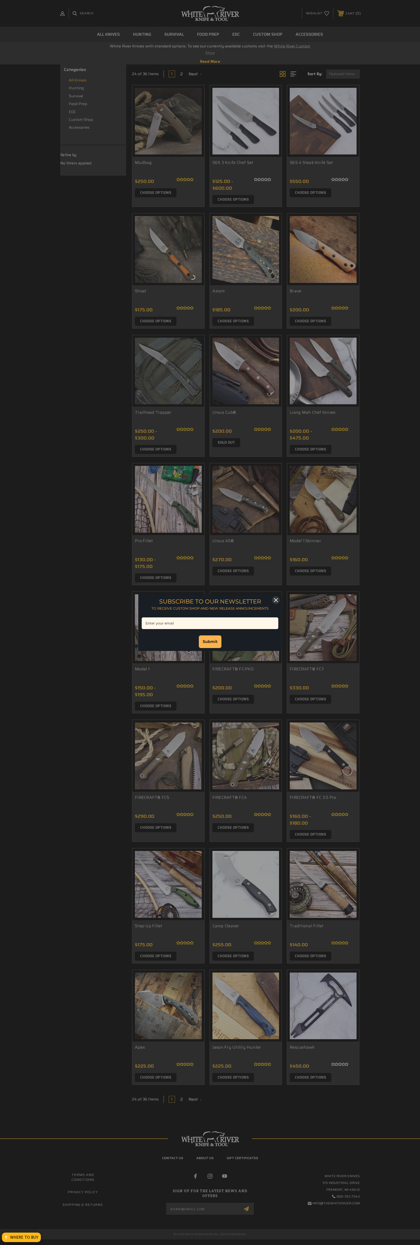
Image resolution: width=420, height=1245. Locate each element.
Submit (210, 641)
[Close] (276, 600)
